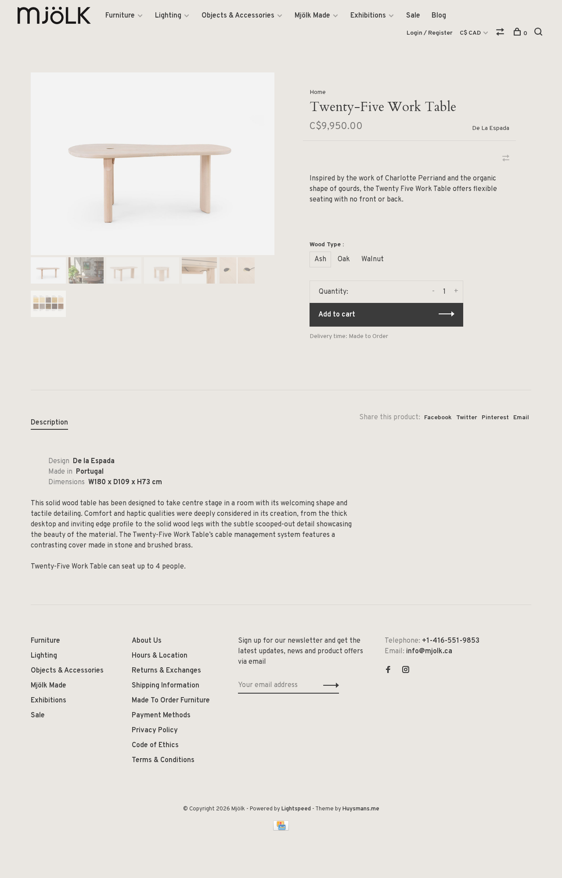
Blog (439, 15)
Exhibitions (368, 15)
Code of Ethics (155, 745)
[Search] (539, 33)
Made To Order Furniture (171, 700)
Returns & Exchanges (166, 670)
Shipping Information (165, 685)
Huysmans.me (360, 809)
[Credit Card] (281, 828)
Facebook (438, 417)
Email (521, 417)
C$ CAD (471, 33)
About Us (147, 641)
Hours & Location (159, 655)
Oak (344, 259)
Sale (413, 15)
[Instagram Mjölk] (405, 670)
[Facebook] (388, 670)
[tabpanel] (152, 163)
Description (49, 422)
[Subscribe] (328, 685)
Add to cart (336, 314)
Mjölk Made (312, 15)
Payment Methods (161, 715)
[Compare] (501, 33)
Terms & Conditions (163, 760)
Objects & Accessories (238, 15)
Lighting (168, 15)
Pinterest (495, 417)
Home (318, 92)
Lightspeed (296, 809)
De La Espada (490, 128)
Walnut (372, 259)
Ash (320, 259)
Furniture (120, 15)
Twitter (466, 417)
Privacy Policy (155, 730)
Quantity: (333, 292)
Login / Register (430, 33)
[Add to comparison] (505, 159)
